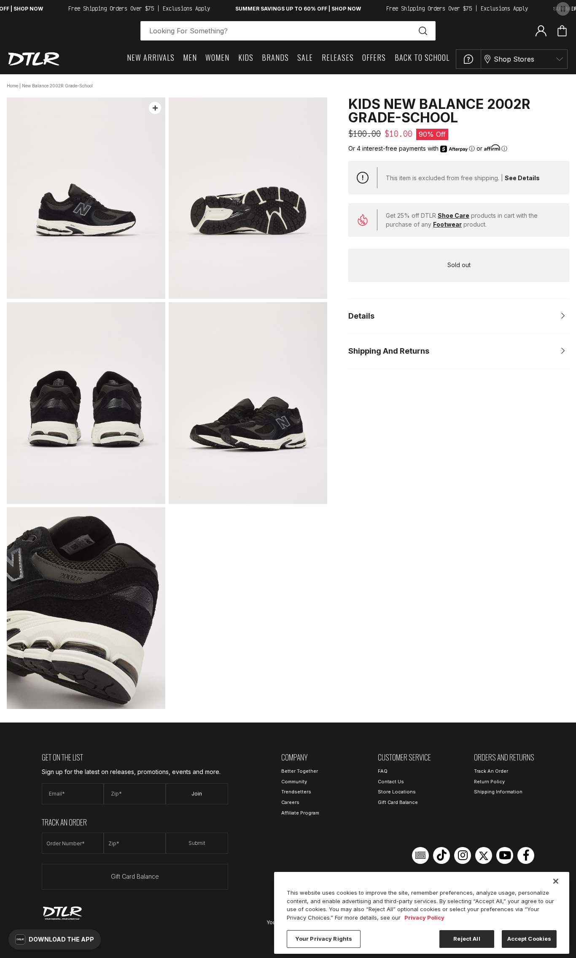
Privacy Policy (424, 917)
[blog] (420, 855)
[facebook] (525, 855)
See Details (522, 177)
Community (294, 782)
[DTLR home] (33, 58)
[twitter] (483, 855)
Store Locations (397, 792)
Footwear (447, 224)
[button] (54, 939)
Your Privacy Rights (323, 938)
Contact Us (391, 782)
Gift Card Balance (135, 876)
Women (217, 57)
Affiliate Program (300, 813)
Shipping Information (498, 792)
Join (196, 793)
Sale (305, 57)
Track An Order (491, 771)
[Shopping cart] (562, 30)
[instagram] (462, 855)
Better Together (299, 771)
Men (190, 57)
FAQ (383, 771)
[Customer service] (468, 59)
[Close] (555, 881)
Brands (275, 57)
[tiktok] (441, 855)
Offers (374, 57)
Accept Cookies (529, 938)
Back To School (422, 57)
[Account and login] (541, 30)
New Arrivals (151, 57)
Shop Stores (514, 59)
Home (12, 85)
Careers (290, 802)
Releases (338, 57)
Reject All (466, 938)
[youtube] (504, 855)
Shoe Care (453, 215)
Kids (245, 57)
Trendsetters (296, 792)
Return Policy (489, 782)
